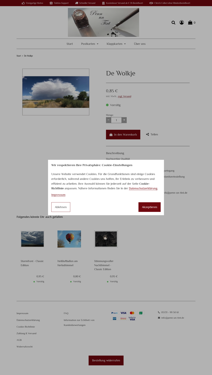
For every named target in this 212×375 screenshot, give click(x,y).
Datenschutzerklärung (143, 188)
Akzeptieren (149, 207)
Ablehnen (61, 207)
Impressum (58, 194)
